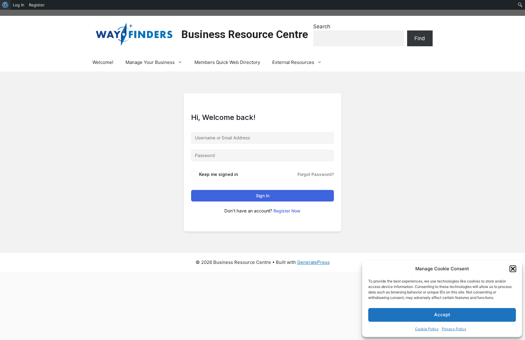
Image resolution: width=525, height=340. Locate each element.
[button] (513, 269)
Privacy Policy (454, 329)
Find (419, 38)
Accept (442, 314)
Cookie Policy (427, 329)
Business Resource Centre (244, 34)
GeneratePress (313, 262)
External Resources (293, 62)
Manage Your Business (150, 62)
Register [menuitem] (37, 4)
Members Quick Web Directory (227, 62)
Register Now (286, 210)
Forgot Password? (315, 174)
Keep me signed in (218, 174)
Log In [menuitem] (18, 4)
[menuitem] (5, 5)
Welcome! (102, 62)
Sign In (262, 195)
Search (321, 26)
